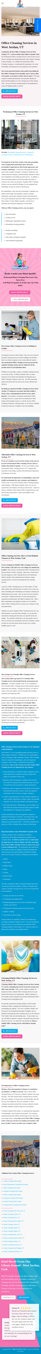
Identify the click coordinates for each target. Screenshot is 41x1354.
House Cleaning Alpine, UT (11, 1241)
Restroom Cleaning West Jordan (13, 1198)
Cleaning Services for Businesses (23, 155)
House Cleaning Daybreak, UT (12, 1251)
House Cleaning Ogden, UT (11, 1231)
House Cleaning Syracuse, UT (12, 1245)
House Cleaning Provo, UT (11, 1217)
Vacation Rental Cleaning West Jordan (15, 1205)
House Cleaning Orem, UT (11, 1224)
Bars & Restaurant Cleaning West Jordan (15, 1184)
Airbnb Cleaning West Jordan (12, 1181)
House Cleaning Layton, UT (12, 1214)
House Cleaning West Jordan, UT (13, 1221)
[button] (2, 3)
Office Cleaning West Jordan (12, 1194)
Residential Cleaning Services (17, 152)
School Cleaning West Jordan (12, 1201)
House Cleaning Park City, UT (12, 1234)
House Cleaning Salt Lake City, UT (14, 1211)
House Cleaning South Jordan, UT (13, 1238)
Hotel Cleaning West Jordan (11, 1188)
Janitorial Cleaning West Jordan (12, 1191)
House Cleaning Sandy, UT (11, 1228)
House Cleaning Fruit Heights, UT (13, 1248)
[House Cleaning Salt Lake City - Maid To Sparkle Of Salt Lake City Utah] (20, 4)
